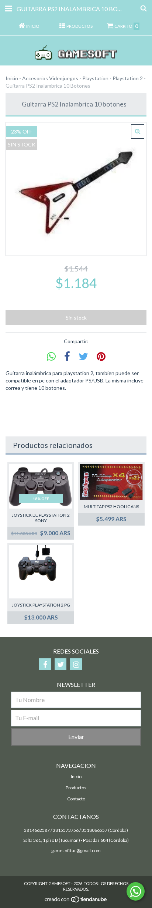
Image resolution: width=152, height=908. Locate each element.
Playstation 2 (128, 78)
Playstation (95, 78)
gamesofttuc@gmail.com (76, 850)
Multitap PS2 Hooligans (111, 506)
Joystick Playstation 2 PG (41, 605)
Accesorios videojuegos (50, 78)
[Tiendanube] (76, 901)
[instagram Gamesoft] (76, 664)
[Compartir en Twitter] (83, 356)
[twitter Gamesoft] (60, 664)
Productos (76, 787)
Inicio (12, 78)
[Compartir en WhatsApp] (51, 356)
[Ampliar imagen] (137, 131)
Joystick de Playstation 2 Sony (41, 517)
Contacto (76, 798)
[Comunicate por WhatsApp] (136, 891)
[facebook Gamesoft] (45, 664)
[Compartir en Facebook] (67, 356)
